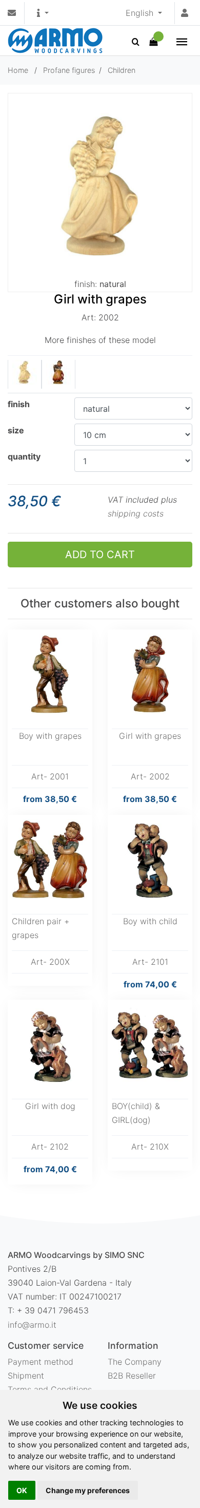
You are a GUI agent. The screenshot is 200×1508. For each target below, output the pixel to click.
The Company (135, 1362)
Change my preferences (88, 1490)
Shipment (26, 1375)
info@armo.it (32, 1325)
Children (121, 70)
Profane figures (69, 70)
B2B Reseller (132, 1375)
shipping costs (136, 513)
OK (21, 1490)
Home (18, 70)
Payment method (40, 1362)
